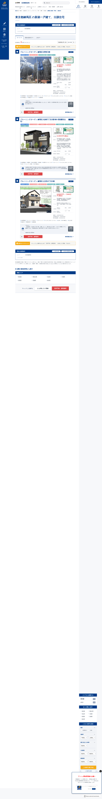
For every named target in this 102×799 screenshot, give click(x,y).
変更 (94, 699)
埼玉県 (48, 276)
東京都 (19, 276)
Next (50, 82)
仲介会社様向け (82, 1)
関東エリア (20, 272)
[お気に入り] (21, 112)
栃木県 (48, 280)
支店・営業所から (4, 47)
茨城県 (34, 280)
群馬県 (19, 280)
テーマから (4, 43)
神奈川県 (35, 276)
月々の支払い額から (4, 40)
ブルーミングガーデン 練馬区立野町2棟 (35, 52)
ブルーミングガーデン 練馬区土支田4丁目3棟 (37, 181)
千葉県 (63, 276)
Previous (48, 82)
